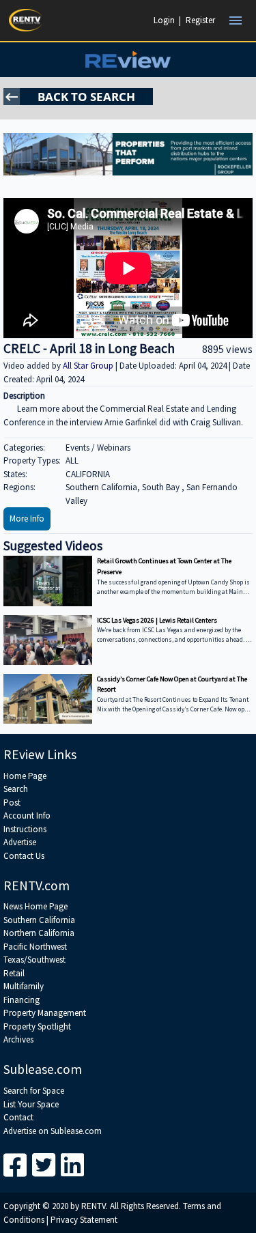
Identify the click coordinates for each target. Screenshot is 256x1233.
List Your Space (31, 1104)
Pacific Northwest (35, 946)
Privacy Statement (84, 1219)
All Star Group (89, 365)
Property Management (44, 1013)
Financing (21, 1000)
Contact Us (23, 856)
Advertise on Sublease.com (52, 1131)
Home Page (24, 776)
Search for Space (33, 1090)
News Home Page (35, 906)
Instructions (24, 829)
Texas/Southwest (34, 959)
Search (15, 789)
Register (200, 20)
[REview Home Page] (128, 59)
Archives (18, 1039)
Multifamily (23, 986)
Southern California (39, 920)
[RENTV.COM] (26, 20)
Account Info (27, 815)
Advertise (19, 842)
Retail (14, 973)
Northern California (38, 933)
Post (11, 802)
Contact (18, 1117)
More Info (27, 518)
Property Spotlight (37, 1026)
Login (164, 20)
